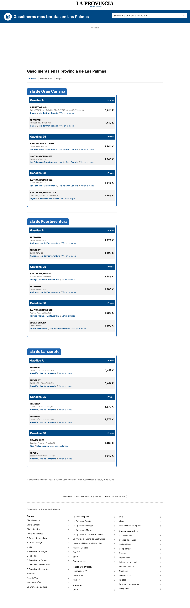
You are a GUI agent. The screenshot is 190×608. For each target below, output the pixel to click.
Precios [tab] (32, 78)
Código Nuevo (125, 544)
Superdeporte (79, 561)
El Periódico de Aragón (37, 551)
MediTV (76, 580)
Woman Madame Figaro (129, 525)
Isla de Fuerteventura (48, 221)
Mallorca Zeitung (80, 548)
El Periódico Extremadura (38, 564)
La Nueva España (81, 516)
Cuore (75, 589)
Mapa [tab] (58, 78)
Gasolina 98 (38, 173)
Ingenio (34, 198)
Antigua (34, 243)
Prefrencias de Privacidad (115, 496)
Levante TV (78, 575)
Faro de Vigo (32, 578)
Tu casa (122, 580)
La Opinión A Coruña (82, 521)
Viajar (121, 521)
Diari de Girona (33, 520)
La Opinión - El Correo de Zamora (88, 534)
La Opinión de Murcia (82, 530)
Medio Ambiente (126, 566)
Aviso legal (67, 496)
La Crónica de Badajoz (37, 587)
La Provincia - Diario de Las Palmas (89, 539)
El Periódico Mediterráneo (38, 569)
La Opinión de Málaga (83, 525)
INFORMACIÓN (34, 582)
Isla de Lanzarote (44, 351)
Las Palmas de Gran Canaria (43, 149)
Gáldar (33, 113)
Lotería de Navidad (128, 562)
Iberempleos (124, 557)
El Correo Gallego (34, 542)
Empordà (31, 573)
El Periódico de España (37, 560)
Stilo (121, 516)
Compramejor (125, 549)
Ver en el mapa (67, 113)
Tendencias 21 (125, 575)
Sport (75, 556)
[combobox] (149, 15)
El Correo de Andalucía (37, 538)
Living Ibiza (124, 588)
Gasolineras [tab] (46, 78)
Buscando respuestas (129, 584)
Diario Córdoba (33, 525)
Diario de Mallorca (35, 533)
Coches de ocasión (127, 540)
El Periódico (32, 556)
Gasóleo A (37, 100)
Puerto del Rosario (39, 328)
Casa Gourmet (125, 535)
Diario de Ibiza (33, 529)
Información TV (80, 571)
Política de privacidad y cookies (88, 496)
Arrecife (34, 373)
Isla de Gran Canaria (47, 91)
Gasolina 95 (38, 136)
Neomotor (123, 571)
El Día (29, 547)
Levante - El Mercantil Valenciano (88, 543)
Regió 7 (76, 552)
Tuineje (33, 279)
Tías (32, 446)
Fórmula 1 (123, 553)
